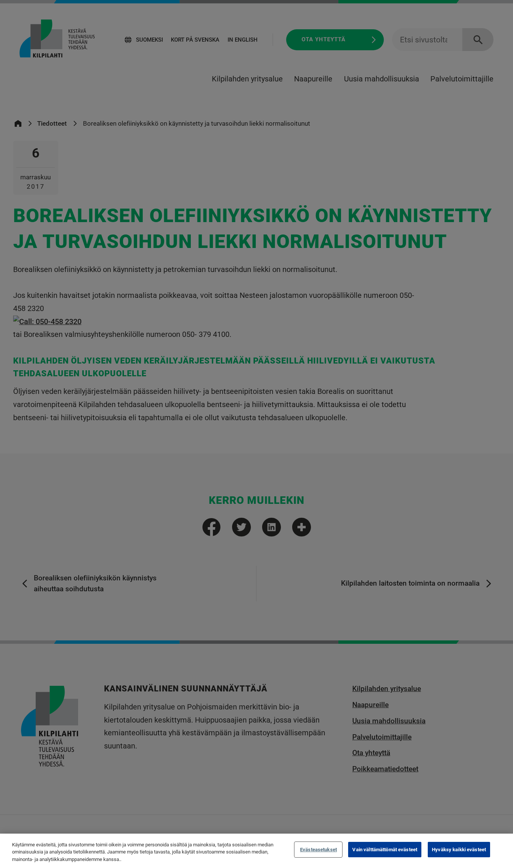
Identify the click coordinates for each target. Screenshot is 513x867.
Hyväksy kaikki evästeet (459, 849)
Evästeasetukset (318, 849)
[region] (256, 850)
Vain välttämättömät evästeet (384, 849)
